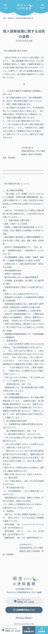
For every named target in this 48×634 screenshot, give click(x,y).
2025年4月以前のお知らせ (24, 18)
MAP (39, 592)
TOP (5, 8)
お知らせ (11, 18)
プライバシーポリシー (24, 618)
